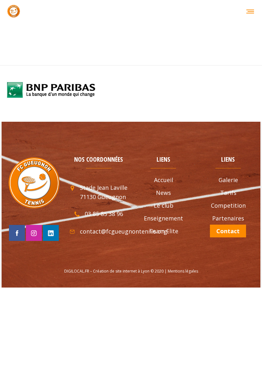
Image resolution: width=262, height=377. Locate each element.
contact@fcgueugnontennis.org (123, 231)
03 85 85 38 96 (104, 214)
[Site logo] (13, 11)
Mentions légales (183, 271)
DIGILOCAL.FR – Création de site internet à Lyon (107, 271)
